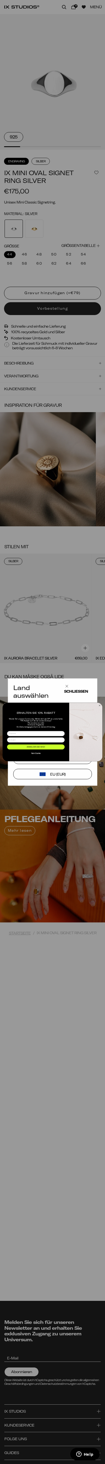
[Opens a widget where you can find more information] (85, 1454)
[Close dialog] (99, 705)
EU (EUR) (58, 774)
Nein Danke (36, 753)
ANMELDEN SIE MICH (36, 747)
